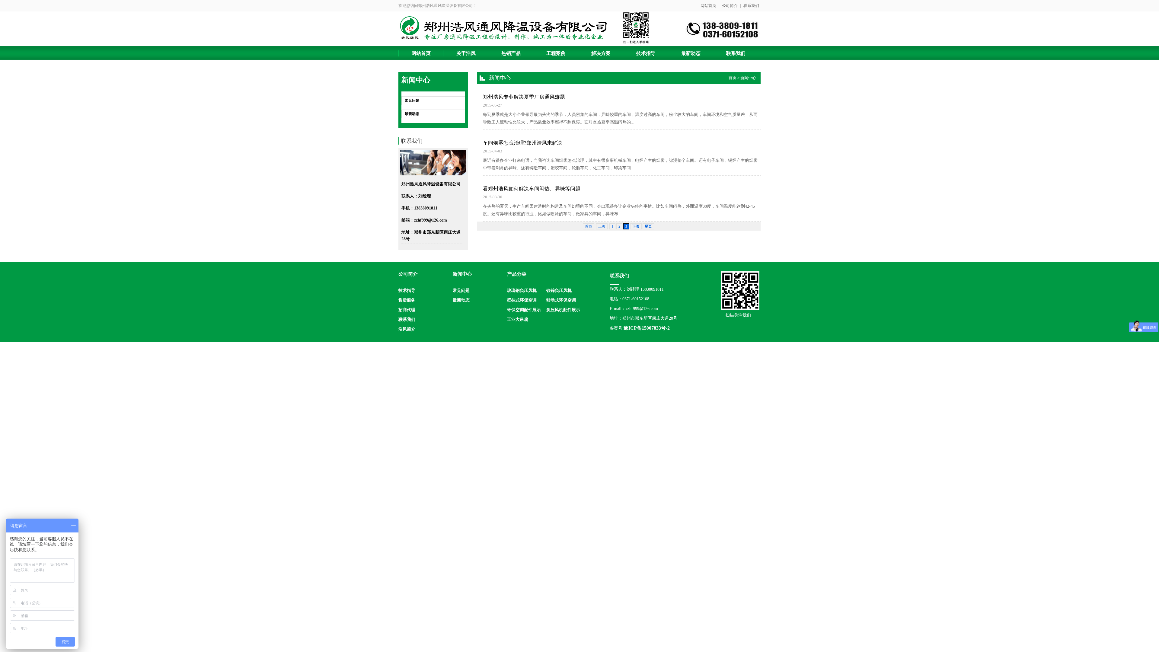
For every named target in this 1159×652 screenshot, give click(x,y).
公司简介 (730, 5)
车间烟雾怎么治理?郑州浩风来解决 (522, 143)
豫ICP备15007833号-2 (647, 328)
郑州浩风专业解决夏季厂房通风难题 (524, 97)
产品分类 (516, 273)
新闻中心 (748, 77)
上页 (601, 226)
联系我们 (751, 5)
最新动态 (412, 114)
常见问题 (412, 100)
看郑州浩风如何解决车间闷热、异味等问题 (531, 189)
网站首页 (708, 5)
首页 (732, 77)
